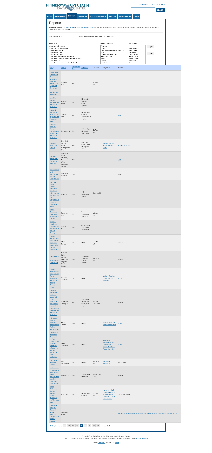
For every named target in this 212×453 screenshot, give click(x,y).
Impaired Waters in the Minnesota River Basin (54, 159)
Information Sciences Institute (53, 362)
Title (51, 68)
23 (94, 426)
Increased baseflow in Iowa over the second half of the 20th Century (54, 227)
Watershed (133, 43)
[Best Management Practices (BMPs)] (114, 50)
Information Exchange (107, 362)
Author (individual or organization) (91, 36)
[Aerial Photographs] (74, 55)
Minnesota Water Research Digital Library (80, 27)
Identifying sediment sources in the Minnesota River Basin (54, 102)
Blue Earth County (124, 145)
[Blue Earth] (137, 50)
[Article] (114, 48)
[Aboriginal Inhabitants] (74, 46)
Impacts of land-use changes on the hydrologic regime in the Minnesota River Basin (54, 131)
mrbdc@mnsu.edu (141, 438)
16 (65, 426)
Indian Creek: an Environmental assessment (54, 259)
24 (98, 426)
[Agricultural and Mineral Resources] (74, 57)
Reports (71, 16)
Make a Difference (98, 16)
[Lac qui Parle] (137, 59)
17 (69, 426)
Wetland (112, 322)
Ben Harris (101, 443)
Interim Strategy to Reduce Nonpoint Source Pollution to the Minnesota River (54, 394)
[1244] (137, 46)
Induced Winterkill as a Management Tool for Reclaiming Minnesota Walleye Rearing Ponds (54, 278)
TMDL (105, 145)
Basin (49, 16)
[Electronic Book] (114, 57)
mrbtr (119, 115)
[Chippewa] (137, 53)
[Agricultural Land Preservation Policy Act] (74, 63)
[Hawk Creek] (137, 57)
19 (77, 426)
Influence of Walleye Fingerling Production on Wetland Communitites (54, 323)
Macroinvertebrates (109, 325)
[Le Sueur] (137, 61)
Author (63, 68)
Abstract (110, 36)
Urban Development (109, 397)
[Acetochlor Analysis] (74, 50)
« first (51, 426)
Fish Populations (108, 343)
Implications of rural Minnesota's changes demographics (54, 174)
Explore (112, 16)
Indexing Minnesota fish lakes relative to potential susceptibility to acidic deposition (54, 242)
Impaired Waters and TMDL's (53, 145)
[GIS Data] (114, 63)
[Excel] (114, 59)
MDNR (120, 278)
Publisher (84, 68)
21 (85, 426)
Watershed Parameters (107, 341)
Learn (136, 16)
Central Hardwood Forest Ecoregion (109, 348)
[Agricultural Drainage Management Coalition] (74, 59)
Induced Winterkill (108, 279)
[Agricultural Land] (74, 61)
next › (104, 426)
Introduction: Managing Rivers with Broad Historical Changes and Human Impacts (54, 413)
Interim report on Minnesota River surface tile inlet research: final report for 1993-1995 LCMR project (54, 375)
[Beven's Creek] (137, 48)
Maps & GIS (83, 16)
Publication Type (106, 43)
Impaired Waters (108, 143)
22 (90, 426)
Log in (163, 5)
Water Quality (125, 16)
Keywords (53, 43)
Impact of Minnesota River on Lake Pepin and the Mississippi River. (54, 115)
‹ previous (56, 426)
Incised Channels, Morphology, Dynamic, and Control (54, 213)
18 (73, 426)
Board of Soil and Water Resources (109, 394)
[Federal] (114, 61)
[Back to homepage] (67, 11)
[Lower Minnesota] (137, 63)
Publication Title (55, 36)
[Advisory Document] (74, 53)
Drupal (117, 443)
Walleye (105, 276)
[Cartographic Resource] (114, 55)
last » (109, 426)
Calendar (154, 5)
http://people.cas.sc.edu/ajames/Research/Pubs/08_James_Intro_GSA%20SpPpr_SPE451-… (149, 413)
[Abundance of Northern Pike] (74, 48)
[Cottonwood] (137, 55)
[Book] (114, 53)
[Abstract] (114, 46)
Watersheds (60, 16)
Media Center (144, 5)
